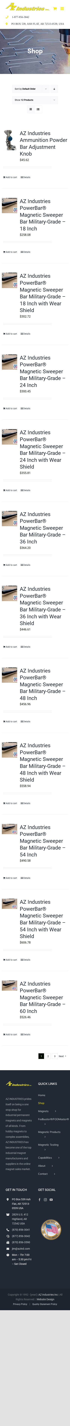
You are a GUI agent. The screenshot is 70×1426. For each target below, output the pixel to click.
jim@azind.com (21, 1248)
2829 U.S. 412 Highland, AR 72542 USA (20, 1219)
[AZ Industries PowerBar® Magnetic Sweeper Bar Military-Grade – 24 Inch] (9, 362)
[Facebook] (39, 1199)
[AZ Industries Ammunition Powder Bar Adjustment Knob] (9, 140)
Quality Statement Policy (44, 1304)
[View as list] (38, 109)
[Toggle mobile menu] (62, 9)
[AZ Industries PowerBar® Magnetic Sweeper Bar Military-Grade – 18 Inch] (9, 205)
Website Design (45, 1299)
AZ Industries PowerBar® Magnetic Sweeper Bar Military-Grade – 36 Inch (43, 528)
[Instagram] (45, 1199)
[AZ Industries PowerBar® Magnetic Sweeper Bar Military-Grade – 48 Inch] (9, 675)
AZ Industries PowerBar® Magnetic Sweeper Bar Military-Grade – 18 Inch (43, 215)
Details (26, 177)
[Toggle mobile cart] (55, 9)
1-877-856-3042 (20, 17)
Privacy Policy (20, 1304)
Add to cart (11, 177)
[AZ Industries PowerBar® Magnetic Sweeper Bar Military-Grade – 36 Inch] (9, 518)
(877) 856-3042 (21, 1236)
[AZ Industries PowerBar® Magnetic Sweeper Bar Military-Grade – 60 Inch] (9, 986)
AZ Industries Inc (48, 1294)
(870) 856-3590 (21, 1242)
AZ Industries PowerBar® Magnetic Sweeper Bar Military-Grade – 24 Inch (43, 371)
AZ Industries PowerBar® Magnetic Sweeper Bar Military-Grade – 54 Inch (43, 841)
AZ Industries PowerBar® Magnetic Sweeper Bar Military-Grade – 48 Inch (43, 684)
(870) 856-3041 (21, 1229)
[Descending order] (54, 89)
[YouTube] (51, 1199)
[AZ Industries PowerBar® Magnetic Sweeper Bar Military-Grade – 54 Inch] (9, 829)
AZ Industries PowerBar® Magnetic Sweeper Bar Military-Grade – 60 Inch (43, 997)
